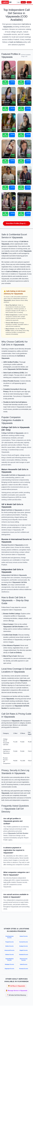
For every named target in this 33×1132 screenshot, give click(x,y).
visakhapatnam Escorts (9, 937)
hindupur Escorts (9, 964)
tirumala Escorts (23, 968)
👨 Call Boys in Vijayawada (16, 986)
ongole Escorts (24, 950)
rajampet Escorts (9, 968)
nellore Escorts (9, 946)
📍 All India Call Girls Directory (16, 995)
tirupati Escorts (9, 942)
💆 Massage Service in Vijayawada (16, 990)
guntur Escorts (24, 936)
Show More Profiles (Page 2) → (16, 223)
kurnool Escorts (23, 942)
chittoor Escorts (9, 954)
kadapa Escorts (23, 946)
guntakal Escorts (23, 954)
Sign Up (23, 2)
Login (18, 2)
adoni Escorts (23, 964)
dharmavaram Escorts (23, 959)
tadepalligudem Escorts (9, 959)
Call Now (12, 81)
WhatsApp (5, 82)
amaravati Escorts (9, 950)
